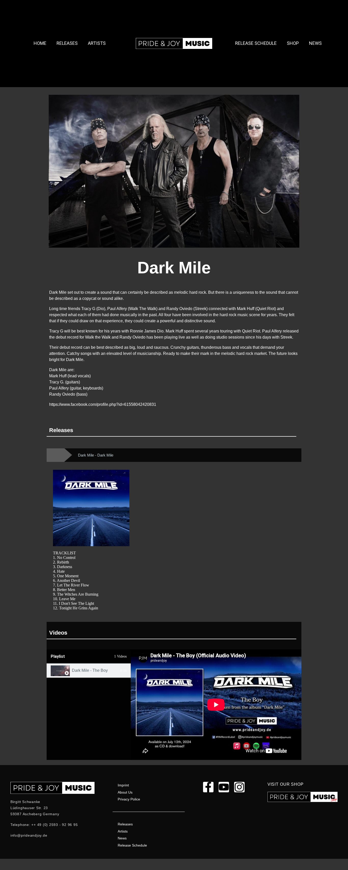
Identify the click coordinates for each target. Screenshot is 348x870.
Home (40, 43)
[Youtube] (224, 787)
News (315, 43)
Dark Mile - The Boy (90, 670)
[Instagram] (239, 787)
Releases (67, 43)
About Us (125, 792)
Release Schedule (256, 43)
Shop (293, 43)
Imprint (123, 785)
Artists (97, 43)
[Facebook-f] (208, 787)
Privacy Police (129, 799)
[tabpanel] (216, 704)
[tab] (89, 671)
